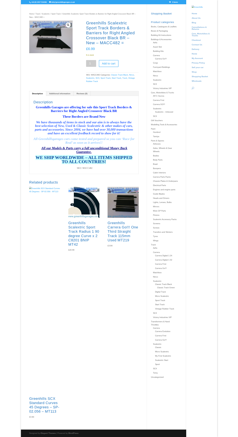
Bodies (156, 156)
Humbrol (156, 132)
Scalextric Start (161, 360)
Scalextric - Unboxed (164, 112)
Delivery (195, 49)
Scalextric (46, 14)
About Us (196, 18)
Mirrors (156, 206)
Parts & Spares (157, 141)
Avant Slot (157, 47)
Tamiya (156, 136)
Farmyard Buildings (161, 67)
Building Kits (158, 51)
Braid (155, 164)
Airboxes (157, 144)
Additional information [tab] (59, 93)
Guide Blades (159, 194)
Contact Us (197, 45)
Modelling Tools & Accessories (164, 124)
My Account (197, 58)
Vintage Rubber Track (164, 309)
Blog (194, 23)
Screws (156, 228)
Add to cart (108, 63)
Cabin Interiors (159, 173)
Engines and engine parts (164, 189)
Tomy (155, 373)
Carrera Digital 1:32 (163, 260)
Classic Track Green (166, 287)
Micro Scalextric (162, 296)
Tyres (155, 236)
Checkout (196, 40)
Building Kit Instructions (161, 35)
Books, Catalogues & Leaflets (164, 26)
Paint (153, 129)
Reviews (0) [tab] (82, 93)
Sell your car (197, 67)
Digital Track (160, 292)
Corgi (155, 63)
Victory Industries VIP (162, 88)
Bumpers (157, 168)
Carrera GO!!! (159, 104)
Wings (155, 240)
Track (38, 14)
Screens (156, 223)
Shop (194, 72)
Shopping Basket (200, 76)
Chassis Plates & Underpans (165, 181)
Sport (157, 364)
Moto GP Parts (159, 211)
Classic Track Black (119, 75)
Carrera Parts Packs (162, 177)
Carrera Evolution (162, 331)
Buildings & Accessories (161, 39)
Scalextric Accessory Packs (165, 219)
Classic (158, 347)
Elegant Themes (48, 433)
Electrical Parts (159, 185)
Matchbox (157, 71)
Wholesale (197, 81)
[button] (68, 24)
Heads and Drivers (161, 198)
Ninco (131, 75)
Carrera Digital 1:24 (163, 255)
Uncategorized (157, 377)
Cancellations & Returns (199, 28)
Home (194, 14)
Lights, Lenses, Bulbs (162, 202)
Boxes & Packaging (159, 31)
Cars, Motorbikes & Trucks (201, 35)
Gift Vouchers (157, 120)
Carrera (156, 55)
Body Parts (158, 160)
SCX (97, 78)
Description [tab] (37, 93)
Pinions (156, 215)
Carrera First (158, 100)
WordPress (73, 433)
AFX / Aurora (158, 96)
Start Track (116, 78)
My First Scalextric (163, 356)
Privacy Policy (198, 63)
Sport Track (56, 14)
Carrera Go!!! (161, 59)
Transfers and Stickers (163, 232)
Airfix (155, 42)
